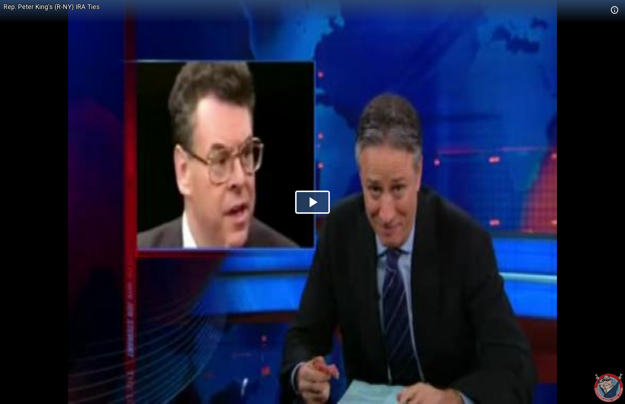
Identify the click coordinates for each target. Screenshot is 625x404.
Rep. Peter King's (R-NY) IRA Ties (52, 6)
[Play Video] (312, 202)
